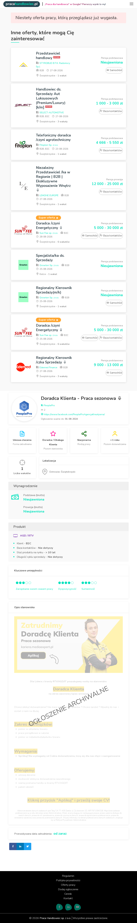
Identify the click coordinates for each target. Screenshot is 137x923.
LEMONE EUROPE (48, 195)
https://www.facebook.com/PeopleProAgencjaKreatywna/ (74, 414)
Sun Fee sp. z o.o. (48, 233)
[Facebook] (59, 907)
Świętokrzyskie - (52, 75)
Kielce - (48, 274)
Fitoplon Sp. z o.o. (48, 145)
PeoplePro (49, 405)
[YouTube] (77, 907)
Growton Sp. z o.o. (49, 265)
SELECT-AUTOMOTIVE (51, 112)
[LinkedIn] (68, 907)
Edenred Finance (48, 367)
